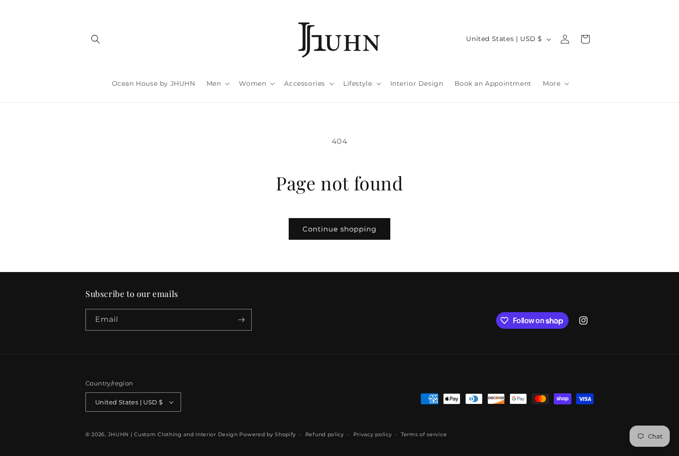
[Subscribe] (241, 320)
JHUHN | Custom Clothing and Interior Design (173, 434)
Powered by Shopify (267, 434)
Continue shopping (339, 229)
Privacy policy (372, 434)
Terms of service (424, 434)
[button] (95, 39)
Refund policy (324, 434)
